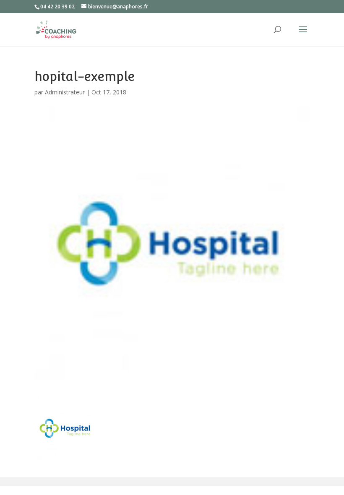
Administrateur (65, 92)
